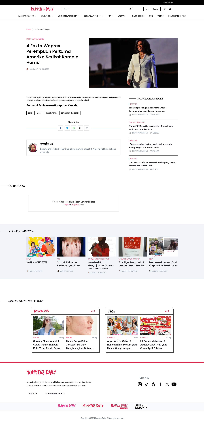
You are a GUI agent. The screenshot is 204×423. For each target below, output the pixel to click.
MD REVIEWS (168, 2)
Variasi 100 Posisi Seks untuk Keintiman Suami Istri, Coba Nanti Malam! (151, 128)
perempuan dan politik (70, 113)
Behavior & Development (98, 259)
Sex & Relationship (92, 16)
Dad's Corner (138, 16)
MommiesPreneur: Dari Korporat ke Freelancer (163, 264)
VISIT (93, 311)
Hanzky (93, 273)
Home (28, 30)
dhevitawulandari (140, 115)
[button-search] (130, 9)
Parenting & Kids (26, 16)
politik (30, 113)
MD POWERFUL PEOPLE (35, 39)
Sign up (75, 205)
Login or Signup (152, 9)
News (28, 259)
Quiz (151, 16)
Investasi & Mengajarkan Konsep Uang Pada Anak (101, 265)
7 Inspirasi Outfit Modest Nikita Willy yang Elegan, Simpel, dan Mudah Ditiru (152, 164)
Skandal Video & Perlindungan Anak (68, 264)
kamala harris (51, 113)
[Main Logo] (42, 9)
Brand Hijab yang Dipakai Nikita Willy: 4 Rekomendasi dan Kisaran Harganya (148, 109)
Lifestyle (121, 16)
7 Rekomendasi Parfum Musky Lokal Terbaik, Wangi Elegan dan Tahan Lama (150, 146)
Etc (58, 259)
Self (109, 16)
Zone (39, 113)
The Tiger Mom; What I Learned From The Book (133, 264)
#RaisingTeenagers (177, 16)
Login (66, 205)
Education (46, 16)
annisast (34, 69)
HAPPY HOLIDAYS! (36, 262)
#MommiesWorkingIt (67, 16)
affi (31, 271)
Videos (160, 16)
